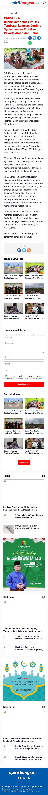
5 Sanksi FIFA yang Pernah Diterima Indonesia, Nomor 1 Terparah (28, 637)
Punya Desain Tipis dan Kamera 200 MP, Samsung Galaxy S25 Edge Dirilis (27, 527)
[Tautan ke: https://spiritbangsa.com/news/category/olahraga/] (43, 597)
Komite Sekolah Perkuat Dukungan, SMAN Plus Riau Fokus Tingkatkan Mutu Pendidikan (34, 277)
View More (24, 462)
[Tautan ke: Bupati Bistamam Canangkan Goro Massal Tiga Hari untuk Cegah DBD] (8, 760)
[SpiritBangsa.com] (24, 3)
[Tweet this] (34, 38)
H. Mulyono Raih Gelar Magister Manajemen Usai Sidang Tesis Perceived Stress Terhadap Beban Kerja (12, 297)
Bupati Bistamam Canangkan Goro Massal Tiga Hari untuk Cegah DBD (28, 758)
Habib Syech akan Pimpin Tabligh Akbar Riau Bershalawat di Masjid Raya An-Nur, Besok (13, 277)
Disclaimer (24, 791)
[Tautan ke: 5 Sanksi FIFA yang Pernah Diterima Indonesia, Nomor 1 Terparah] (8, 639)
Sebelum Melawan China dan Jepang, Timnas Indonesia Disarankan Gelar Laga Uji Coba (23, 629)
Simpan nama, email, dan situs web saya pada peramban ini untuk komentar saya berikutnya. (24, 377)
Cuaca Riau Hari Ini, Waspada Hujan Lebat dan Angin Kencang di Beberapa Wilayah (33, 297)
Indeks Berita (35, 791)
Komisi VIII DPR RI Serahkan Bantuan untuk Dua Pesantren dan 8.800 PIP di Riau (34, 317)
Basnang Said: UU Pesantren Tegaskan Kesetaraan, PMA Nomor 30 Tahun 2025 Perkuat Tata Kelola (13, 317)
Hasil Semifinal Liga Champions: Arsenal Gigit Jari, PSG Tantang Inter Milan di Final (29, 648)
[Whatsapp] (30, 43)
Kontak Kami (27, 789)
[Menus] (4, 3)
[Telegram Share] (39, 38)
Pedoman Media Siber (10, 791)
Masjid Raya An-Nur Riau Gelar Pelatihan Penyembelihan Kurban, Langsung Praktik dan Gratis (29, 747)
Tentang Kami (7, 789)
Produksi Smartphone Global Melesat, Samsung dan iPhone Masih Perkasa (21, 508)
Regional (6, 42)
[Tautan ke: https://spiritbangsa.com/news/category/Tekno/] (43, 476)
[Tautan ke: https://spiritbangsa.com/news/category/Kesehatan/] (43, 707)
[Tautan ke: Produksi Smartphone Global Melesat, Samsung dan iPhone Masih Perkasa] (24, 491)
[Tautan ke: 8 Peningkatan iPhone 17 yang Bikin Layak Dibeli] (8, 518)
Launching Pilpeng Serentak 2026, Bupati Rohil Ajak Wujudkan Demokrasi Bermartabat (22, 739)
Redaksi (17, 789)
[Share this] (30, 38)
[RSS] (29, 250)
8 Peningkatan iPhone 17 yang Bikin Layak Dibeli (29, 516)
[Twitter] (24, 250)
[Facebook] (19, 250)
